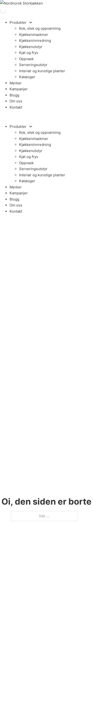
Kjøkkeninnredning (35, 40)
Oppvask (26, 59)
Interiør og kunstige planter (42, 71)
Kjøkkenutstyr (30, 46)
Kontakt (16, 107)
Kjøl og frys (28, 52)
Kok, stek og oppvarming (40, 28)
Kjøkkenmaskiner (33, 34)
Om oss (16, 101)
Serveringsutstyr (33, 64)
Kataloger (27, 77)
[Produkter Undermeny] (30, 22)
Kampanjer (19, 89)
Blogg (14, 95)
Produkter (18, 22)
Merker (16, 83)
